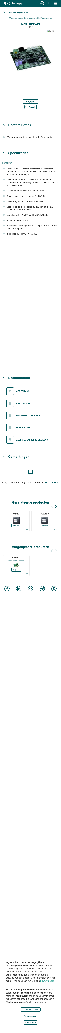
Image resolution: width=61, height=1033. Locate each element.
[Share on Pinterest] (30, 589)
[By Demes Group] (12, 3)
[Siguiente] (56, 506)
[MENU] (56, 3)
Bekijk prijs (30, 101)
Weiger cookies (30, 1016)
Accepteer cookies (30, 1009)
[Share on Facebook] (7, 589)
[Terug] (51, 506)
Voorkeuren (30, 1022)
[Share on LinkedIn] (18, 589)
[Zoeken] (49, 3)
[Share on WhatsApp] (54, 589)
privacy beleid (47, 980)
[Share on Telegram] (42, 589)
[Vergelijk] (27, 529)
